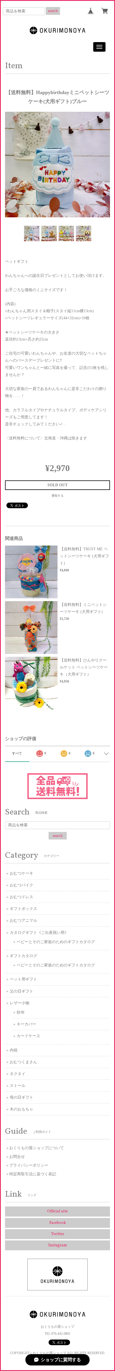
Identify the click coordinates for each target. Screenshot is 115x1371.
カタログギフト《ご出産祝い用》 (39, 932)
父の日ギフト (21, 991)
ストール (17, 1085)
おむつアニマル (23, 920)
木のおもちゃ (21, 1109)
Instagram (57, 1245)
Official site (57, 1211)
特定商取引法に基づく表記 (32, 1174)
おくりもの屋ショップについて (36, 1148)
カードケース (28, 1036)
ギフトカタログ (23, 956)
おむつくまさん (23, 1062)
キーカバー (26, 1024)
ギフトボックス (23, 909)
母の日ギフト (21, 1097)
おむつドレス (21, 897)
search (53, 11)
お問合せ (17, 1157)
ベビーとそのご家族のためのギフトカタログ (56, 942)
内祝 (14, 1050)
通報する (57, 495)
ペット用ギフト (23, 979)
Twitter (57, 1234)
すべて (17, 753)
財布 (21, 1012)
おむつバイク (21, 885)
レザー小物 (19, 1003)
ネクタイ (17, 1074)
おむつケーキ (21, 873)
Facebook (57, 1223)
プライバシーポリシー (28, 1165)
